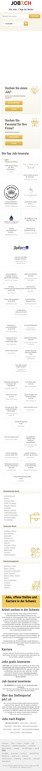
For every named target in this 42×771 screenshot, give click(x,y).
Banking (6, 498)
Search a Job (15, 756)
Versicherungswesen (10, 517)
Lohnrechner (32, 746)
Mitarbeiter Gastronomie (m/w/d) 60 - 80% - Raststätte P (11, 384)
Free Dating (17, 758)
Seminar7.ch (5, 756)
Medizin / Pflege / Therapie (12, 575)
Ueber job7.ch (6, 746)
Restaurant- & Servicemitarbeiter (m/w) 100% (11, 327)
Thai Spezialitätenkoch (30, 325)
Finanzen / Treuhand (10, 505)
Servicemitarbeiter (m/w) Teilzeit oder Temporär (30, 466)
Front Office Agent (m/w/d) (30, 383)
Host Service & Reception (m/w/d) (30, 287)
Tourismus (7, 583)
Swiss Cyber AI (6, 761)
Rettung (6, 578)
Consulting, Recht (9, 501)
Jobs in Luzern (7, 729)
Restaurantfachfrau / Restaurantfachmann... (11, 204)
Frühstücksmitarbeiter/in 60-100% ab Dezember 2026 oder (11, 466)
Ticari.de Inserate (7, 758)
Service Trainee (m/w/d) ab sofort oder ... (30, 177)
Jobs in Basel (17, 726)
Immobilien (7, 508)
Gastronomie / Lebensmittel (12, 571)
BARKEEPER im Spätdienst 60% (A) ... (30, 231)
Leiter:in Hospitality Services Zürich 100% (11, 454)
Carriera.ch (23, 753)
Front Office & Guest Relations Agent (21, 366)
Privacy (19, 743)
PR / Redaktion (8, 520)
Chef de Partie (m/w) (11, 350)
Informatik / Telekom (10, 545)
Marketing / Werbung (10, 510)
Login (13, 109)
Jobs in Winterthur (26, 732)
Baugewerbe (7, 536)
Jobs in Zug (33, 723)
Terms (13, 743)
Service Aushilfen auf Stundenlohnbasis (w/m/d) (30, 396)
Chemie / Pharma (9, 540)
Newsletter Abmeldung (19, 746)
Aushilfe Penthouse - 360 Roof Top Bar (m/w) (31, 454)
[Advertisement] (21, 57)
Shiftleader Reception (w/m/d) (30, 339)
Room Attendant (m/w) (30, 407)
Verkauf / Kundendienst (11, 515)
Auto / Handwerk (9, 533)
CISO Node (36, 758)
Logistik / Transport (9, 548)
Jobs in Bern (8, 726)
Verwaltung (7, 585)
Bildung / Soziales (9, 568)
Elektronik (7, 543)
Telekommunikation (10, 555)
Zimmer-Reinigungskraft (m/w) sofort (11, 300)
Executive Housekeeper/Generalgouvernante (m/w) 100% (14, 288)
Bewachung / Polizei (10, 566)
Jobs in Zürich (24, 723)
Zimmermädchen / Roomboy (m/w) (30, 300)
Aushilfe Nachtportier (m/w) (21, 422)
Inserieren (14, 137)
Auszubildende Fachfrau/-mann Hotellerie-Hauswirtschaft (30, 439)
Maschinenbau (8, 550)
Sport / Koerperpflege (10, 580)
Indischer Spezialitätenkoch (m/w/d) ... (11, 232)
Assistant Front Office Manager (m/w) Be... (21, 260)
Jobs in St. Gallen (15, 732)
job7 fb (37, 748)
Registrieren (13, 103)
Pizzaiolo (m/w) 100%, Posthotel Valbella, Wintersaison (11, 409)
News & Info (27, 758)
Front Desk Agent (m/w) (11, 437)
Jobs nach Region (27, 748)
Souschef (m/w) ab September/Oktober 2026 (31, 352)
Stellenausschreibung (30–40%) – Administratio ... (11, 169)
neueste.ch (25, 756)
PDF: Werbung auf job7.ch (25, 767)
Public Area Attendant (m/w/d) (30, 275)
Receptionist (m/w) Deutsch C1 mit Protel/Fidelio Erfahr (11, 339)
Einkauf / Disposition (10, 503)
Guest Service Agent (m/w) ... (31, 204)
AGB (33, 743)
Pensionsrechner (6, 748)
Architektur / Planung (10, 531)
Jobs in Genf (16, 729)
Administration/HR (9, 496)
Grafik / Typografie (9, 573)
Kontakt (26, 743)
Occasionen (14, 753)
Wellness (6, 587)
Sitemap (16, 748)
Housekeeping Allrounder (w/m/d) (21, 311)
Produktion (7, 552)
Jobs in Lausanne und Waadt (30, 729)
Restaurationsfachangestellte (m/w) (22, 477)
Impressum (5, 743)
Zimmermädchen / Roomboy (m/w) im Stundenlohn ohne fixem (11, 276)
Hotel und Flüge (34, 753)
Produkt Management (10, 513)
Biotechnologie (8, 538)
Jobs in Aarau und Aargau (30, 726)
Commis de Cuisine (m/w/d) (11, 395)
